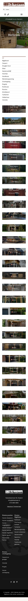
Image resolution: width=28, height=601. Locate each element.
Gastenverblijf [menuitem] (6, 71)
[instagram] (14, 582)
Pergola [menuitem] (4, 84)
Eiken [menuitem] (3, 68)
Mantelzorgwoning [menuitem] (8, 79)
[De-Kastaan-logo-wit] (14, 491)
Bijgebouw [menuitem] (5, 61)
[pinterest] (17, 582)
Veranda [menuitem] (5, 100)
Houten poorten (7, 515)
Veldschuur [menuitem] (5, 97)
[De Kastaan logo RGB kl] (14, 3)
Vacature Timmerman (14, 506)
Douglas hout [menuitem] (6, 66)
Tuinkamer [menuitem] (5, 95)
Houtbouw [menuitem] (5, 76)
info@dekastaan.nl (14, 500)
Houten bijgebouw (17, 516)
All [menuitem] (3, 58)
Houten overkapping (6, 553)
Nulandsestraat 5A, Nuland (14, 498)
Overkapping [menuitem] (6, 81)
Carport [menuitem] (4, 63)
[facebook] (11, 582)
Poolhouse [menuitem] (5, 87)
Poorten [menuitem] (4, 89)
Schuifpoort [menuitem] (6, 92)
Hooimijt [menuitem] (5, 74)
